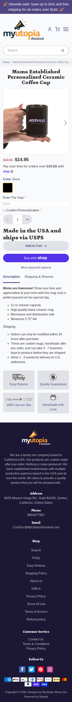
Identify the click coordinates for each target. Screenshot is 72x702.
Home (6, 62)
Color (11, 179)
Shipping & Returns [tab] (39, 276)
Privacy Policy (36, 596)
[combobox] (30, 50)
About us (36, 581)
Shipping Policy (36, 573)
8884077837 (36, 515)
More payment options (36, 267)
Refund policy (36, 619)
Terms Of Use (36, 604)
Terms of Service (36, 611)
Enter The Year (13, 197)
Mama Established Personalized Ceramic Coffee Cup (41, 62)
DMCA (36, 588)
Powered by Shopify (36, 696)
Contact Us (36, 639)
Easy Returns (36, 565)
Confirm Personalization (22, 210)
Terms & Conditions (36, 644)
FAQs (36, 558)
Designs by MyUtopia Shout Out (47, 692)
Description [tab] (11, 276)
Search (36, 550)
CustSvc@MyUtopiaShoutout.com (36, 527)
